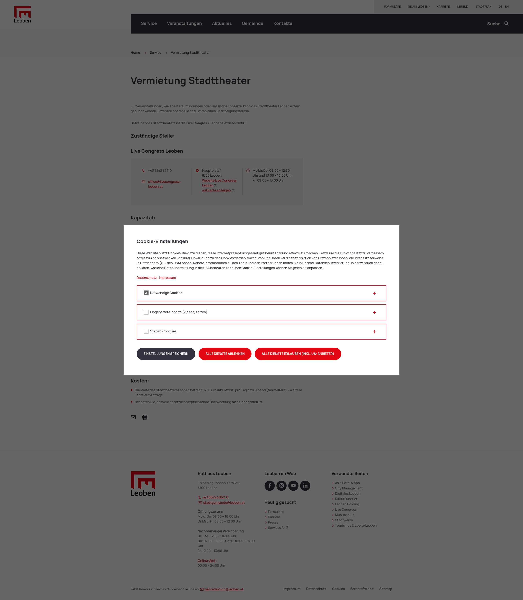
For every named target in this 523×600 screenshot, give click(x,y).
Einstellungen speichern (166, 354)
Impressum (167, 278)
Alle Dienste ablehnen (225, 354)
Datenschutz (147, 278)
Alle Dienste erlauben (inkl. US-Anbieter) (298, 354)
